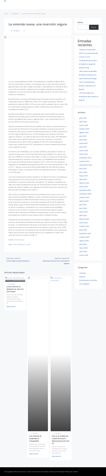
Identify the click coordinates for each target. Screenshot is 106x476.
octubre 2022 (84, 226)
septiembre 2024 (85, 165)
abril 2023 (83, 215)
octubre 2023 (84, 197)
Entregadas (41, 5)
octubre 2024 (84, 161)
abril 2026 (83, 122)
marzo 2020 (83, 255)
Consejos (82, 273)
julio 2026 (83, 118)
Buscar (80, 22)
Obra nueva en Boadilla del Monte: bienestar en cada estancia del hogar (88, 74)
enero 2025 (83, 154)
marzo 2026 (83, 125)
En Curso (33, 5)
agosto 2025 (84, 132)
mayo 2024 (83, 176)
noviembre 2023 (85, 194)
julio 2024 (83, 168)
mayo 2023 (83, 212)
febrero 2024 (84, 183)
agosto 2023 (84, 201)
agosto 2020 (84, 241)
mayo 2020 (83, 248)
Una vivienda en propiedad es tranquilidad (35, 438)
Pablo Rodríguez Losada (21, 244)
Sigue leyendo (11, 306)
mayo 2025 (83, 143)
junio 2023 (83, 208)
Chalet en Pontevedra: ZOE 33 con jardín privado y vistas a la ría (88, 53)
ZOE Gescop (24, 5)
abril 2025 (83, 147)
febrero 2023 (84, 219)
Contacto (69, 5)
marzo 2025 (83, 150)
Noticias (61, 5)
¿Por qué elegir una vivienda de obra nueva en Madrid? (88, 96)
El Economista (19, 240)
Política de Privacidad (57, 472)
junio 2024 (83, 172)
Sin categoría (15, 14)
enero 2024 (83, 186)
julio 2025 (83, 136)
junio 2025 (83, 140)
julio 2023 (83, 205)
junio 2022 (83, 230)
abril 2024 (83, 179)
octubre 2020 (84, 237)
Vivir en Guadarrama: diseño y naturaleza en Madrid (87, 85)
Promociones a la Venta (88, 280)
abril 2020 (83, 251)
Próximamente (52, 5)
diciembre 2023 (85, 190)
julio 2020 (83, 244)
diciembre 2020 (85, 233)
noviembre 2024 (85, 158)
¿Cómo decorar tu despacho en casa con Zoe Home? (15, 289)
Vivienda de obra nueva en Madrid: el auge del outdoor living (88, 64)
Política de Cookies (71, 472)
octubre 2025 (84, 129)
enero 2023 (83, 223)
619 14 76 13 (96, 5)
